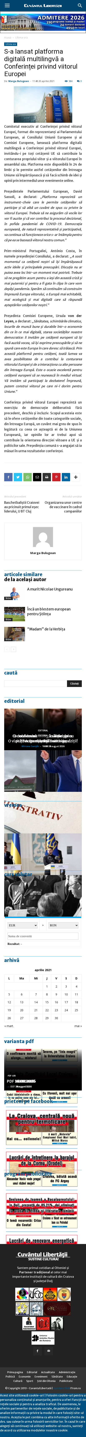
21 (36, 1010)
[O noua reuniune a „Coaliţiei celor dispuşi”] (43, 854)
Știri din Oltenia (46, 1381)
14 (36, 1002)
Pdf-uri (12, 1076)
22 (47, 1010)
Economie (25, 1376)
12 (9, 1002)
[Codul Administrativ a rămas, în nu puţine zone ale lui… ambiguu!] (43, 812)
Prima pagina (15, 1372)
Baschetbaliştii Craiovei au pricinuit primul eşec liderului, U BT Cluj (21, 507)
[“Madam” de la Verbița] (14, 634)
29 (47, 1018)
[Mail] (48, 1351)
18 (76, 1002)
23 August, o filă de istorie (43, 741)
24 (66, 1010)
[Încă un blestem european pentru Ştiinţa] (14, 614)
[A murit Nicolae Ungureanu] (14, 593)
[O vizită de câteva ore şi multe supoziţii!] (43, 771)
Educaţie (72, 1376)
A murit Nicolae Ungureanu (50, 589)
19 (9, 1010)
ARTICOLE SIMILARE (23, 574)
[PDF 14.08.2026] (43, 1153)
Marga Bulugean (18, 81)
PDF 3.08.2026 (20, 1081)
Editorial (14, 701)
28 (36, 1018)
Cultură (17, 1381)
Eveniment (41, 1376)
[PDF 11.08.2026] (43, 1194)
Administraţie (67, 1372)
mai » (78, 1026)
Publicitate (66, 1381)
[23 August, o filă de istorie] (43, 896)
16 (56, 1002)
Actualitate (48, 1372)
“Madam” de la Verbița (46, 629)
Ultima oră (21, 37)
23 (56, 1010)
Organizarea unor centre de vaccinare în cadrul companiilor (63, 507)
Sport (29, 1381)
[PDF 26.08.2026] (43, 1111)
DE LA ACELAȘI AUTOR (25, 579)
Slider (8, 598)
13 (21, 1002)
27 (21, 1018)
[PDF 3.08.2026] (43, 1236)
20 (21, 1010)
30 (56, 1018)
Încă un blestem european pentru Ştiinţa (49, 611)
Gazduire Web (61, 1388)
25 (76, 1010)
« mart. (9, 1026)
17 (66, 1002)
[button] (80, 5)
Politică (10, 1376)
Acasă (7, 37)
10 (66, 994)
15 (47, 1002)
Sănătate (57, 1376)
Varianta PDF (19, 1041)
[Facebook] (37, 1351)
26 (9, 1018)
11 (76, 994)
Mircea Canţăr (30, 746)
